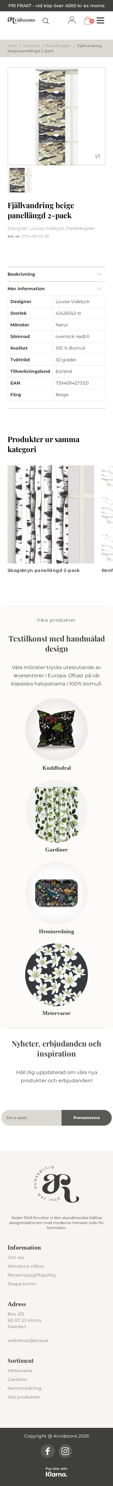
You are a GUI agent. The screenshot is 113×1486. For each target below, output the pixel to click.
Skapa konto (22, 1284)
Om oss (16, 1257)
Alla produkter (24, 1397)
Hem (12, 45)
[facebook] (48, 1451)
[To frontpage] (21, 20)
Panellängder (58, 45)
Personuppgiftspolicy (32, 1275)
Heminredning (24, 1388)
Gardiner (31, 45)
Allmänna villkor (26, 1266)
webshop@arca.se (28, 1340)
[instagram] (65, 1451)
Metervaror (20, 1370)
